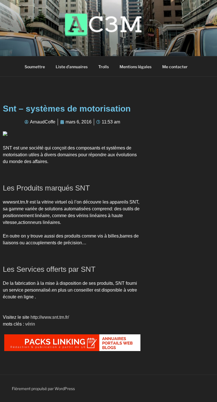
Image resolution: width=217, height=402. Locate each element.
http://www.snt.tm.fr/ (50, 317)
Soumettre (35, 66)
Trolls (103, 66)
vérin (30, 324)
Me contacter (175, 66)
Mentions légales (135, 66)
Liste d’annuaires (72, 66)
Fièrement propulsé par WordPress (43, 388)
